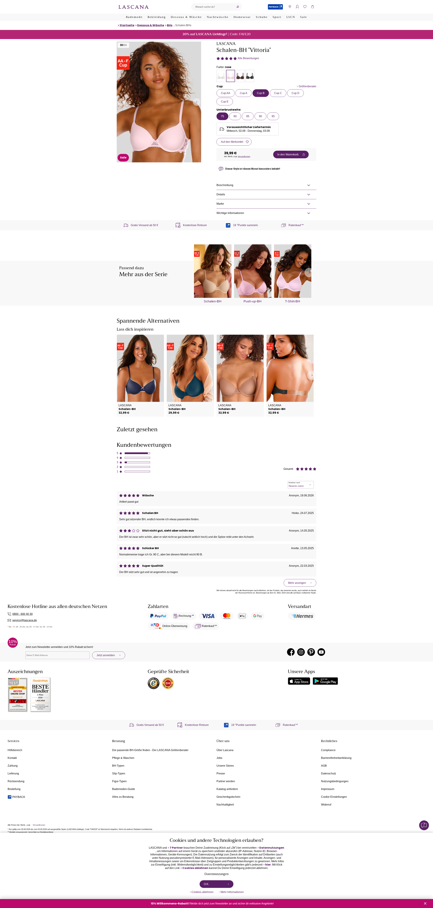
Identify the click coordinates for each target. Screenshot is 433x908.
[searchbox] (212, 7)
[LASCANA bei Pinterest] (311, 652)
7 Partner (176, 847)
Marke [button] (220, 203)
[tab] (220, 76)
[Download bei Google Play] (325, 681)
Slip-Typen (118, 773)
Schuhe (262, 17)
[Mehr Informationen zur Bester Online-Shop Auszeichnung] (18, 694)
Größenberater (307, 86)
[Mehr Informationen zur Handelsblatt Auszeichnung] (40, 694)
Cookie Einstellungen (334, 796)
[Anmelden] (297, 7)
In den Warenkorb (288, 154)
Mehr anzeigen (297, 582)
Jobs (219, 757)
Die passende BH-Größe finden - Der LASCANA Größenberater (150, 750)
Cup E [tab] (225, 101)
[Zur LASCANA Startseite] (134, 7)
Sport (277, 17)
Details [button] (220, 194)
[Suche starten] (237, 7)
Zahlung (13, 765)
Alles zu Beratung (122, 796)
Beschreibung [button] (224, 185)
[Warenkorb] (312, 7)
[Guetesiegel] (168, 683)
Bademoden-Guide (123, 789)
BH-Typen (118, 765)
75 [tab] (222, 116)
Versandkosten (244, 156)
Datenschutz (328, 773)
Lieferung (13, 773)
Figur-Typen (119, 781)
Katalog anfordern (227, 789)
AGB (324, 765)
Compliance (328, 750)
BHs (169, 25)
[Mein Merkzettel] (305, 7)
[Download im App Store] (299, 681)
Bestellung (14, 789)
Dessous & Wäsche (186, 17)
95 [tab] (273, 116)
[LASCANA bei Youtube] (321, 652)
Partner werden (225, 781)
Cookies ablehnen (195, 868)
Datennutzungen (271, 847)
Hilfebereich (15, 750)
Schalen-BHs (183, 25)
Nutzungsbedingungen (334, 781)
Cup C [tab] (278, 93)
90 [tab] (260, 116)
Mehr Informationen (232, 892)
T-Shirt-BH (292, 301)
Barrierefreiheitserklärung (336, 757)
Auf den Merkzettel (232, 141)
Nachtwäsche (218, 17)
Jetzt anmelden (106, 655)
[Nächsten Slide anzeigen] (196, 102)
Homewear (242, 17)
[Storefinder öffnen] (289, 7)
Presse (220, 773)
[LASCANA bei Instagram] (301, 652)
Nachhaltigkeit (225, 804)
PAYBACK (18, 797)
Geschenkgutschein (228, 796)
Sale (303, 17)
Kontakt (12, 757)
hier (268, 864)
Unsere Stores (225, 765)
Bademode (134, 17)
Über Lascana (224, 750)
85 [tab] (247, 116)
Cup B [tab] (261, 93)
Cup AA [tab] (225, 93)
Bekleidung (157, 17)
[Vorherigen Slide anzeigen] (121, 102)
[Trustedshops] (153, 683)
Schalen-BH (212, 301)
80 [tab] (235, 116)
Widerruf (326, 804)
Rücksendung (16, 781)
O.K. (206, 884)
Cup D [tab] (295, 93)
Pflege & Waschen (123, 757)
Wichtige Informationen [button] (230, 213)
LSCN (291, 17)
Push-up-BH (252, 301)
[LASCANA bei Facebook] (291, 652)
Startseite (127, 25)
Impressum (327, 789)
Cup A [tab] (243, 93)
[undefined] (309, 272)
